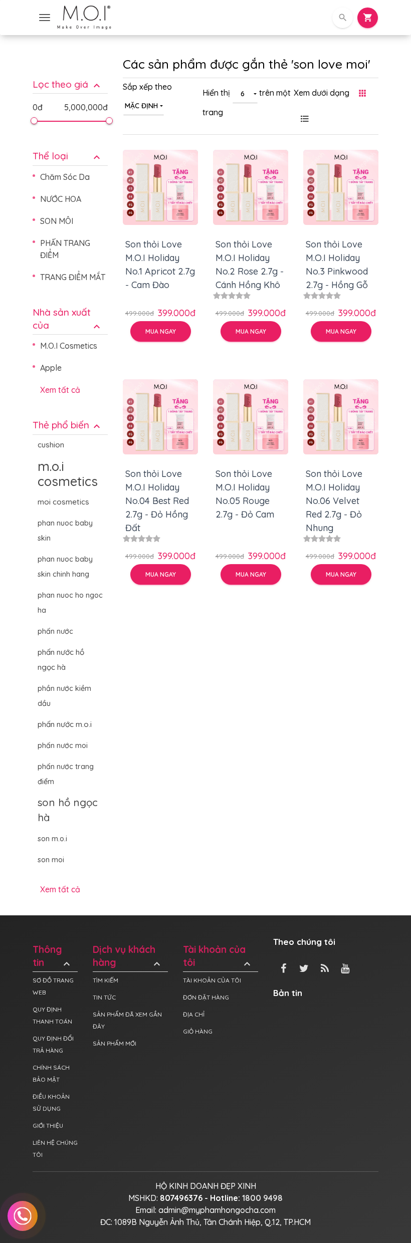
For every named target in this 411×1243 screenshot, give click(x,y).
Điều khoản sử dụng (51, 1102)
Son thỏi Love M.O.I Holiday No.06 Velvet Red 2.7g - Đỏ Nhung (334, 501)
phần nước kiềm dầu (64, 696)
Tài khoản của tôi (218, 956)
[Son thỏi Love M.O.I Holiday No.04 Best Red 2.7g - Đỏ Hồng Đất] (160, 416)
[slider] (34, 120)
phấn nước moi (63, 745)
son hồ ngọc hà (68, 810)
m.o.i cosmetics (68, 473)
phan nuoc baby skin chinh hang (65, 567)
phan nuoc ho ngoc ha (70, 603)
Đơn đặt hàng (206, 997)
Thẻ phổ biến (68, 425)
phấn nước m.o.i (65, 724)
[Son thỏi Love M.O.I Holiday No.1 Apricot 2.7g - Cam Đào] (160, 187)
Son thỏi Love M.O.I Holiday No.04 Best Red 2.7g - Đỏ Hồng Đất (157, 501)
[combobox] (143, 105)
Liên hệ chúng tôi (55, 1148)
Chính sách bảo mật (51, 1073)
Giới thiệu (48, 1125)
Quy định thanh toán (52, 1015)
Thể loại (68, 156)
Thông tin (53, 956)
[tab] (70, 77)
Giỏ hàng (198, 1031)
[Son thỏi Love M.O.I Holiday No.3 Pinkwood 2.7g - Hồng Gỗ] (340, 187)
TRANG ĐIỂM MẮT (72, 277)
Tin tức (104, 997)
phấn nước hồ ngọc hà (61, 659)
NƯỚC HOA (60, 199)
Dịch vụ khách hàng (128, 956)
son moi (51, 859)
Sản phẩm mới (114, 1043)
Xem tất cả (60, 390)
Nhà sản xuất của (68, 319)
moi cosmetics (63, 502)
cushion (51, 444)
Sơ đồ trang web (53, 986)
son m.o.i (52, 838)
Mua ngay (160, 331)
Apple (51, 368)
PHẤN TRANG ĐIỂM (65, 249)
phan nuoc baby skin (65, 531)
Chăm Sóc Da (65, 177)
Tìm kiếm (105, 980)
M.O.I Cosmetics (68, 346)
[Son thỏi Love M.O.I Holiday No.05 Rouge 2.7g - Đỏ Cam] (250, 416)
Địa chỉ (193, 1014)
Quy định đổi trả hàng (53, 1044)
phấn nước (55, 631)
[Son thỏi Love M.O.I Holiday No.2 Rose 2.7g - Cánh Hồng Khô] (250, 187)
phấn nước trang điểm (66, 774)
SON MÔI (56, 221)
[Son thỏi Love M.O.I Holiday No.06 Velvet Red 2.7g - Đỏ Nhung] (340, 416)
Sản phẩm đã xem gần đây (127, 1020)
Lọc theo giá (68, 84)
